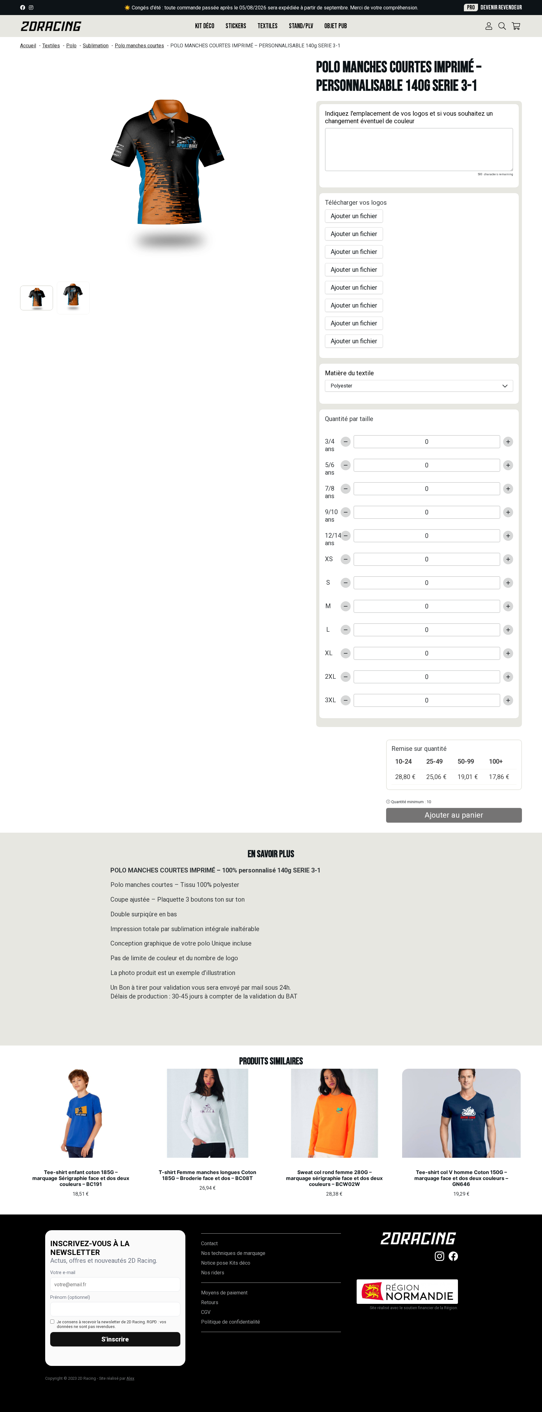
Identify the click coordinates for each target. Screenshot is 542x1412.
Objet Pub (335, 26)
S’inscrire (115, 1339)
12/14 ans (330, 536)
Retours (209, 1302)
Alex (130, 1378)
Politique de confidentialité (230, 1322)
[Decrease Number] (346, 442)
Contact (209, 1243)
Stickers (236, 26)
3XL (330, 700)
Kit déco (204, 26)
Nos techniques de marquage (233, 1253)
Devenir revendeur (494, 7)
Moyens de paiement (224, 1293)
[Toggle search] (502, 26)
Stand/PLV (301, 26)
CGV (205, 1312)
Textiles (268, 26)
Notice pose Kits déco (225, 1263)
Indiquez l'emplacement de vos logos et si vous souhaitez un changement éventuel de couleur (409, 117)
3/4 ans (329, 442)
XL (328, 653)
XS (329, 559)
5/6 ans (329, 465)
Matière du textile (349, 373)
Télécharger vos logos (356, 202)
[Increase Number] (508, 442)
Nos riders (212, 1273)
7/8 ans (329, 489)
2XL (330, 676)
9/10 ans (330, 512)
